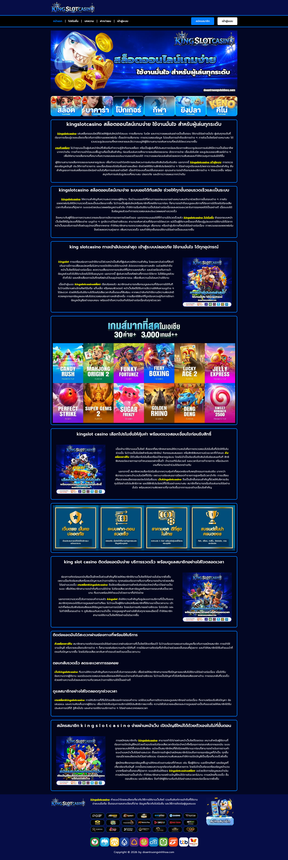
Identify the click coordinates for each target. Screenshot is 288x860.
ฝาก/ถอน (105, 21)
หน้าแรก (57, 21)
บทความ (89, 21)
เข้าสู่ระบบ (122, 21)
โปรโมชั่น (73, 21)
